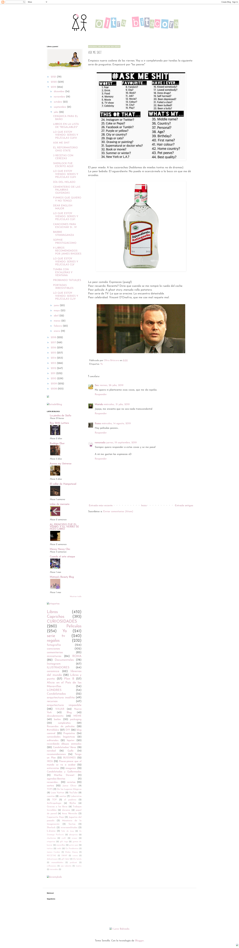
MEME (77, 716)
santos (62, 796)
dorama (66, 810)
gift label (65, 859)
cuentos (51, 796)
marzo (57, 321)
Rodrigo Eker (57, 443)
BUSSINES (69, 758)
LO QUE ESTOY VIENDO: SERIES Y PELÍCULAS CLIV (65, 296)
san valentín (66, 866)
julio (56, 112)
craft (64, 838)
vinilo (59, 849)
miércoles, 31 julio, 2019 (117, 404)
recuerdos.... (53, 782)
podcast (73, 863)
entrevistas (53, 768)
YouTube (73, 793)
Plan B (69, 678)
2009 (54, 384)
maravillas (60, 845)
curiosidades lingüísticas (61, 737)
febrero (58, 326)
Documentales (64, 659)
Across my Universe (61, 464)
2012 (54, 368)
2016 (54, 348)
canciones (53, 648)
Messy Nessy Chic (60, 549)
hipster (70, 740)
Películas (73, 626)
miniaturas (54, 656)
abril (56, 316)
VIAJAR (59, 709)
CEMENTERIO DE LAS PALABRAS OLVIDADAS (66, 190)
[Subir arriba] (237, 945)
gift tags (64, 842)
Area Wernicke (69, 814)
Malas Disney (71, 852)
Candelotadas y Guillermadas (64, 772)
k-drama (51, 831)
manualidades (57, 863)
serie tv (56, 636)
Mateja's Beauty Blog (62, 577)
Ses (97, 385)
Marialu (99, 404)
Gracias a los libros (57, 807)
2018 (54, 337)
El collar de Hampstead (63, 484)
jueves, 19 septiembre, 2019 (121, 442)
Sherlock (51, 827)
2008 (54, 389)
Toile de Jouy (67, 831)
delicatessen (52, 859)
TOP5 (50, 789)
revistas (71, 782)
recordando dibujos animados (64, 744)
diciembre (59, 91)
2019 (54, 87)
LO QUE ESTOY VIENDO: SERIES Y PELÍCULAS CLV (65, 262)
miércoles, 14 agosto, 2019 (116, 423)
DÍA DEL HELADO (64, 182)
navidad (51, 751)
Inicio (144, 505)
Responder (101, 394)
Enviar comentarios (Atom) (118, 511)
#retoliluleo (53, 730)
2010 (54, 378)
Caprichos (55, 617)
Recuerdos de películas (61, 726)
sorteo (50, 786)
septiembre (60, 107)
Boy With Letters (59, 423)
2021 (54, 77)
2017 (54, 342)
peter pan (73, 845)
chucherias (51, 838)
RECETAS (51, 856)
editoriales (53, 740)
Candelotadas (56, 693)
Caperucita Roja (55, 817)
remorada (100, 442)
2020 (54, 82)
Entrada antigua (184, 505)
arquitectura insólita (61, 697)
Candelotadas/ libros (64, 747)
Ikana (98, 423)
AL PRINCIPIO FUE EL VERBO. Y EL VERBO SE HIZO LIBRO (64, 526)
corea (75, 856)
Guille (70, 751)
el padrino (70, 800)
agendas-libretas (56, 779)
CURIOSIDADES (62, 622)
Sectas (72, 824)
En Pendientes (72, 849)
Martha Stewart (64, 775)
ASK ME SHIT (61, 143)
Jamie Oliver (69, 786)
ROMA (76, 656)
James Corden (53, 852)
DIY (68, 730)
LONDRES (54, 690)
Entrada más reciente (101, 505)
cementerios (55, 652)
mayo (57, 310)
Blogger (139, 941)
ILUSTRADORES (58, 667)
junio (57, 305)
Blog (69, 712)
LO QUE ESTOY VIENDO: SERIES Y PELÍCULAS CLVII (65, 174)
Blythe (72, 803)
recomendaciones (56, 754)
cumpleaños (64, 723)
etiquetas (51, 842)
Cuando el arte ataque (62, 557)
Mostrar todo (75, 596)
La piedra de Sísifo (60, 415)
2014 (54, 358)
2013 (54, 363)
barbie (57, 719)
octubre (58, 102)
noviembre (60, 97)
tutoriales (54, 869)
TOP (54, 800)
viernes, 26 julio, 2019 (111, 385)
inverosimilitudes (69, 827)
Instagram (54, 663)
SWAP (64, 856)
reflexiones (51, 866)
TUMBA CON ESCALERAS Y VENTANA (62, 272)
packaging (75, 719)
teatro (78, 866)
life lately (77, 859)
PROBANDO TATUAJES (67, 280)
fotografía (54, 645)
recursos (52, 701)
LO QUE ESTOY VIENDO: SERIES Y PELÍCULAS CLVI (65, 216)
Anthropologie (54, 803)
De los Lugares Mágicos (69, 789)
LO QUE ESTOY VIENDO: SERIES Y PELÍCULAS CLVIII (65, 135)
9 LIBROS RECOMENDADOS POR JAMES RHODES (67, 251)
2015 (54, 353)
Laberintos (76, 796)
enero (57, 331)
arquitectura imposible (64, 705)
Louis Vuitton (57, 793)
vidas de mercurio (59, 504)
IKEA (50, 761)
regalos (53, 641)
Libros (52, 612)
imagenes (71, 768)
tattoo (50, 849)
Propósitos (69, 733)
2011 (53, 373)
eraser (74, 838)
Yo (101, 364)
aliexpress (73, 835)
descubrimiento (55, 716)
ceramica (53, 671)
